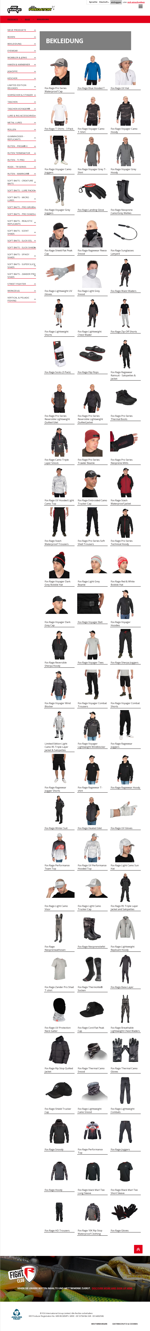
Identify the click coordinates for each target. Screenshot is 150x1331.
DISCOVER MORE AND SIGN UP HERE (112, 1288)
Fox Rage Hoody (53, 1190)
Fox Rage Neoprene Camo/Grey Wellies (122, 211)
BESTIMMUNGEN (99, 1323)
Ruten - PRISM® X (17, 146)
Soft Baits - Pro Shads (20, 213)
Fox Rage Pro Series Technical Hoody (122, 542)
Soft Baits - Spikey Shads (18, 256)
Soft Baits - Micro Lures (18, 199)
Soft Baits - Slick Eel (19, 240)
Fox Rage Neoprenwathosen (55, 948)
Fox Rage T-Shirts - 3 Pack (59, 128)
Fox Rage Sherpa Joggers (124, 662)
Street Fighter (16, 283)
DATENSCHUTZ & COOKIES (125, 1323)
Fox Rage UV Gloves (121, 828)
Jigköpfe (12, 71)
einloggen (116, 2)
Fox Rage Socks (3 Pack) (58, 372)
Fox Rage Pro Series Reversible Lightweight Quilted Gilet (57, 419)
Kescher (12, 78)
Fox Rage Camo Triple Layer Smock (57, 461)
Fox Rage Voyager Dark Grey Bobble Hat (57, 583)
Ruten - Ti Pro (15, 159)
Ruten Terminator (18, 152)
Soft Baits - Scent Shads (18, 232)
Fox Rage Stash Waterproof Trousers (57, 542)
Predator (34, 7)
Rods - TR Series (16, 166)
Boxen (11, 36)
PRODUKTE (12, 19)
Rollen (11, 129)
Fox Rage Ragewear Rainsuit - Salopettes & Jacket (123, 375)
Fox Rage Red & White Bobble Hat (123, 583)
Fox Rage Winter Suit (56, 828)
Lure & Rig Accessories (20, 115)
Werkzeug (13, 290)
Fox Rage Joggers (120, 1149)
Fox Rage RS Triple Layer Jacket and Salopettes (124, 907)
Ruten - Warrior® (18, 173)
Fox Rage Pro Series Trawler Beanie (89, 461)
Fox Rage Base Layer (122, 987)
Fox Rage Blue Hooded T (91, 88)
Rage (10, 7)
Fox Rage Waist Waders (123, 291)
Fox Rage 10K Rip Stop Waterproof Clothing (90, 1232)
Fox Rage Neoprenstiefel (91, 946)
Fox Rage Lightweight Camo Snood (90, 1110)
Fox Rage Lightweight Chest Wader (90, 333)
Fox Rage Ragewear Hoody (125, 787)
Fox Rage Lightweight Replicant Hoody (122, 948)
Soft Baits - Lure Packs (21, 190)
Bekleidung (14, 43)
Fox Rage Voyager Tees (91, 662)
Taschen (12, 101)
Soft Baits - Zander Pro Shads (21, 275)
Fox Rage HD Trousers (57, 1230)
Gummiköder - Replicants (15, 138)
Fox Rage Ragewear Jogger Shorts (55, 789)
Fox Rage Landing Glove (91, 209)
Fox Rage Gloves (120, 1230)
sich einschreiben (136, 2)
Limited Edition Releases (16, 86)
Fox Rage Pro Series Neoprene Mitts (122, 461)
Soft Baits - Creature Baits (20, 182)
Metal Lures (14, 122)
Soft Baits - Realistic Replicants (20, 222)
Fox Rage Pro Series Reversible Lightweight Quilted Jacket (90, 419)
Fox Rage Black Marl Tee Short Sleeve (124, 1191)
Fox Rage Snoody (54, 1149)
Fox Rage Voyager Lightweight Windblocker (91, 745)
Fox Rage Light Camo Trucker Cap (89, 907)
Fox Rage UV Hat (120, 88)
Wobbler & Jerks (17, 57)
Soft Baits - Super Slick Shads (21, 266)
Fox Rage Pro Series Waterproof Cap (56, 90)
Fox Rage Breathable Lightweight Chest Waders (125, 1029)
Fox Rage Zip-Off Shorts (124, 331)
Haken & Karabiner (18, 64)
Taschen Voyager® (18, 108)
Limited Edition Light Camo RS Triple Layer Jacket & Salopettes (56, 747)
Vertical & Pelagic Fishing (18, 299)
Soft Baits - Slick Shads (21, 247)
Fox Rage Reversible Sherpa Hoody (56, 664)
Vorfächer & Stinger (20, 94)
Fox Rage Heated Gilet (90, 828)
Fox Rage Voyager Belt (90, 622)
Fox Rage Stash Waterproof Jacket (121, 502)
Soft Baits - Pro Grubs (20, 207)
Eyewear (12, 50)
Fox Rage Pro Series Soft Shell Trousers (91, 542)
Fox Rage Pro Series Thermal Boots (122, 417)
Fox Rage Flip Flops (88, 372)
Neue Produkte (16, 29)
